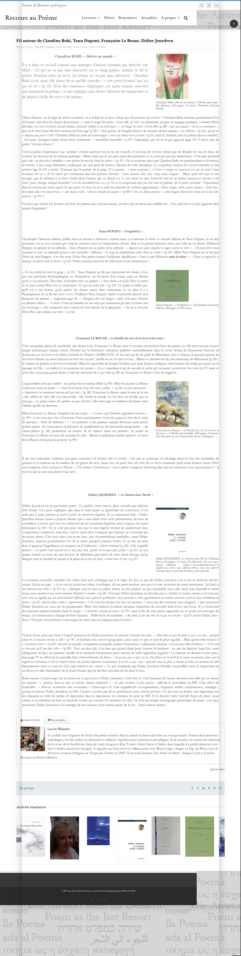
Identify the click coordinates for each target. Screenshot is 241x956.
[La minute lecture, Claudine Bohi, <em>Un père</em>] (206, 841)
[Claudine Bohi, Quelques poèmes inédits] (78, 844)
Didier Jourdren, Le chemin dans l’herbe (158, 840)
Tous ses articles (57, 720)
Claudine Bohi (60, 47)
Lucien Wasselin (25, 47)
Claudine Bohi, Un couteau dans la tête (30, 836)
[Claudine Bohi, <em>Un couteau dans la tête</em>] (35, 842)
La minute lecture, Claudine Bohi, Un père (200, 835)
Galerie (40, 836)
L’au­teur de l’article (31, 720)
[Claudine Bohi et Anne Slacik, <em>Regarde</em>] (120, 835)
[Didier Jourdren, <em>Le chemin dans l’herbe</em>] (163, 846)
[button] (186, 17)
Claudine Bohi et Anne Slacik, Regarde (115, 829)
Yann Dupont (101, 47)
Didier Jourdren (73, 47)
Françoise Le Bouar (87, 47)
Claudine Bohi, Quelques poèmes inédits (73, 836)
